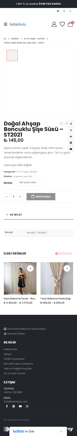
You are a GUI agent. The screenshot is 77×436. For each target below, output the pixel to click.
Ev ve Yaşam (23, 171)
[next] (67, 123)
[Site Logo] (18, 24)
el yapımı (17, 176)
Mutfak (33, 171)
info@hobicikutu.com (15, 401)
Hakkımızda (10, 349)
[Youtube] (58, 11)
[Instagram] (64, 11)
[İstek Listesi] (62, 24)
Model (8, 182)
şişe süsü (28, 176)
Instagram (27, 406)
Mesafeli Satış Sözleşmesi (18, 363)
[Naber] (70, 11)
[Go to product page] (20, 278)
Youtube (20, 406)
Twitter (71, 130)
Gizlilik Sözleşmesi (14, 358)
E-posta (71, 149)
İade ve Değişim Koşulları (18, 368)
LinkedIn (71, 136)
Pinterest (13, 406)
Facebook (71, 124)
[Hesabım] (54, 24)
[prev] (61, 123)
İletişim (8, 354)
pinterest (71, 143)
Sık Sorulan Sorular (15, 373)
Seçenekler (30, 268)
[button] (7, 24)
